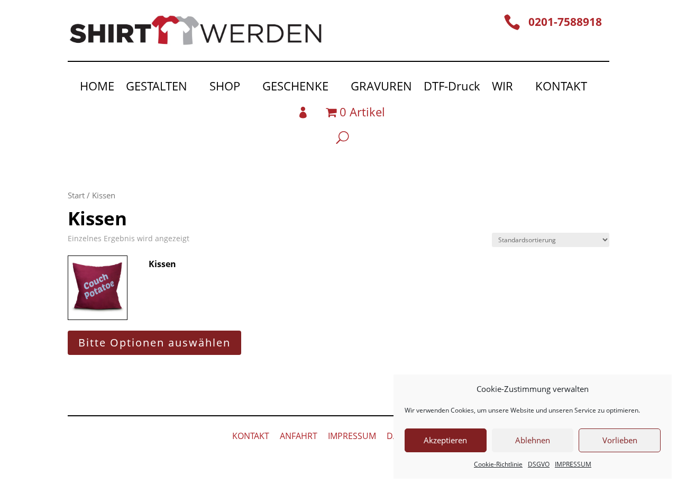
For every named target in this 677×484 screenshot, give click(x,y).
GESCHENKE (295, 88)
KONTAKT (561, 88)
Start (76, 195)
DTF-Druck (452, 88)
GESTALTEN (156, 88)
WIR (502, 88)
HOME (97, 88)
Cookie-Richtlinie (498, 464)
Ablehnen (532, 440)
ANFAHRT (298, 436)
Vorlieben (619, 440)
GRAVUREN (381, 88)
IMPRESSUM (573, 464)
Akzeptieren (445, 440)
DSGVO (539, 464)
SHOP (224, 88)
